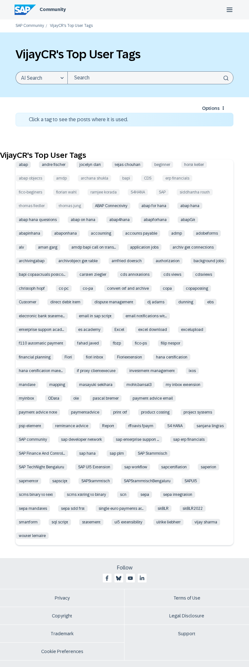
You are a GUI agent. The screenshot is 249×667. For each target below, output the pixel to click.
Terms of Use (186, 598)
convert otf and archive (128, 288)
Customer (27, 302)
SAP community (33, 439)
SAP (162, 192)
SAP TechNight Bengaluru (41, 467)
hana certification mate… (41, 371)
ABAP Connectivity (111, 206)
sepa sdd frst (73, 508)
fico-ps (141, 343)
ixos (192, 371)
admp (176, 233)
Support (187, 633)
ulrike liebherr (168, 522)
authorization (168, 261)
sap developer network (81, 439)
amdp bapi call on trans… (93, 247)
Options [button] (210, 108)
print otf (120, 412)
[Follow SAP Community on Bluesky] (118, 578)
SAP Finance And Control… (42, 453)
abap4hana (119, 219)
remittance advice (71, 426)
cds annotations (134, 274)
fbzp (117, 343)
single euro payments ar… (121, 508)
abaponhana (65, 233)
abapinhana (29, 233)
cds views (172, 274)
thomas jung (70, 206)
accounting (101, 233)
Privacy (62, 598)
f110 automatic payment (41, 343)
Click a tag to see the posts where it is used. (78, 119)
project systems (198, 412)
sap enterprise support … (137, 439)
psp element (30, 426)
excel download (152, 329)
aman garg (47, 247)
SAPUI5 (190, 481)
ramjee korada (103, 192)
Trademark (62, 633)
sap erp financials (189, 439)
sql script (60, 522)
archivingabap (31, 261)
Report (108, 426)
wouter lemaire (32, 535)
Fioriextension (129, 357)
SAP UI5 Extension (94, 467)
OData (53, 398)
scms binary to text (36, 494)
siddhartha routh (195, 192)
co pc (64, 288)
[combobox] (150, 77)
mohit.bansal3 (139, 384)
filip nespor (170, 343)
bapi (126, 178)
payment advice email (153, 398)
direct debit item (65, 302)
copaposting (197, 288)
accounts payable (141, 233)
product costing (155, 412)
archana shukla (94, 178)
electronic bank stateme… (42, 316)
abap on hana (83, 219)
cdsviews (203, 274)
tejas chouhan (127, 164)
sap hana (87, 453)
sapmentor (28, 481)
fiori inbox (94, 357)
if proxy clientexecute (96, 371)
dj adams (155, 302)
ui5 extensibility (128, 522)
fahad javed (88, 343)
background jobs (209, 261)
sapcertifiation (174, 467)
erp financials (177, 178)
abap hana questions (38, 219)
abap (23, 164)
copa (167, 288)
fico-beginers (30, 192)
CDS (147, 178)
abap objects (30, 178)
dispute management (113, 302)
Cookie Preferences (62, 651)
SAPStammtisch (95, 481)
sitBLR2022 (193, 508)
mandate (27, 384)
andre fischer (53, 164)
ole (76, 398)
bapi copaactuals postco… (42, 274)
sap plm (117, 453)
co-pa (88, 288)
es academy (89, 329)
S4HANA (138, 192)
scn (123, 494)
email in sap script (95, 316)
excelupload (192, 329)
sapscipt (59, 481)
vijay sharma (206, 522)
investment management (152, 371)
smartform (28, 522)
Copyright (62, 615)
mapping (57, 384)
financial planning (35, 357)
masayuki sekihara (96, 384)
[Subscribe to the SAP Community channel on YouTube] (130, 578)
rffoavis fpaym (140, 426)
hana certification (171, 357)
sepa (144, 494)
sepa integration (177, 494)
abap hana (189, 206)
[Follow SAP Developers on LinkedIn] (142, 578)
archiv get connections (193, 247)
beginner (162, 164)
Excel (119, 329)
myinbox (26, 398)
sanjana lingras (210, 426)
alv (21, 247)
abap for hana (153, 206)
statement (91, 522)
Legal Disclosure (186, 615)
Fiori (68, 357)
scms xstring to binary (86, 494)
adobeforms (207, 233)
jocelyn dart (90, 164)
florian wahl (66, 192)
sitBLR (163, 508)
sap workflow (135, 467)
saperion (208, 467)
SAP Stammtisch (152, 453)
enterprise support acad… (41, 329)
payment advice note (38, 412)
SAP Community (30, 26)
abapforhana (155, 219)
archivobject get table (78, 261)
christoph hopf (32, 288)
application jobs (144, 247)
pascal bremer (106, 398)
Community (53, 9)
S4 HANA (175, 426)
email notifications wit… (146, 316)
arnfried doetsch (127, 261)
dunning (185, 302)
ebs (210, 302)
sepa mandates (33, 508)
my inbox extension (183, 384)
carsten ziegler (92, 274)
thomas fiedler (32, 206)
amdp (61, 178)
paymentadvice (85, 412)
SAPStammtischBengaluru (147, 481)
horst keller (194, 164)
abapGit (188, 219)
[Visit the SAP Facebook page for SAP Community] (107, 578)
